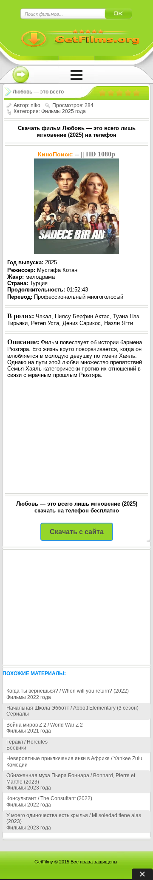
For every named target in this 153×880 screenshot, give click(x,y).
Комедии (17, 765)
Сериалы (17, 714)
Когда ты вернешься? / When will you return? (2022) (67, 691)
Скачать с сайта (77, 531)
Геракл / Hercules (27, 742)
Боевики (16, 748)
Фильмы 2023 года (28, 788)
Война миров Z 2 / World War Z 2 (44, 725)
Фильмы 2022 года (28, 697)
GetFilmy (43, 861)
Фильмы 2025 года (63, 111)
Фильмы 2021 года (28, 731)
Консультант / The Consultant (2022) (49, 798)
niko (35, 105)
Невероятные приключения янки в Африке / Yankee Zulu (74, 758)
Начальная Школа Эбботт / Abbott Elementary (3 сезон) (72, 708)
